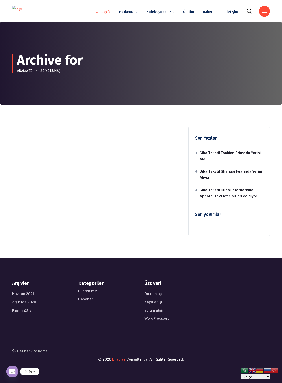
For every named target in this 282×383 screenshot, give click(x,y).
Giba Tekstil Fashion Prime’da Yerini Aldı (230, 155)
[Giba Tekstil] (17, 11)
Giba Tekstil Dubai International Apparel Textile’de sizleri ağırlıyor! (229, 192)
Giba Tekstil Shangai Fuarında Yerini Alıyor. (231, 174)
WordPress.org (157, 318)
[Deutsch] (260, 370)
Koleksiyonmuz (159, 12)
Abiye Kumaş (50, 71)
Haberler (210, 12)
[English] (252, 370)
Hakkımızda (128, 12)
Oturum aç (153, 293)
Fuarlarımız (87, 290)
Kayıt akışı (153, 301)
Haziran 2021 (23, 293)
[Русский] (267, 370)
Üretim (188, 12)
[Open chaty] (12, 371)
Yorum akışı (154, 310)
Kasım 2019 (22, 310)
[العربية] (245, 370)
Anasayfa (103, 12)
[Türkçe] (275, 370)
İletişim (232, 12)
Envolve (119, 359)
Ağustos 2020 (24, 301)
